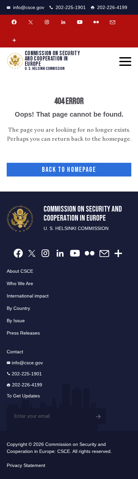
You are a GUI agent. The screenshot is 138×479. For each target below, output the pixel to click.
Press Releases (23, 333)
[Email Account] (112, 22)
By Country (18, 308)
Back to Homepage (69, 169)
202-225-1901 (71, 7)
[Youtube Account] (79, 22)
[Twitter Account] (30, 22)
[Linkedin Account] (63, 22)
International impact (28, 295)
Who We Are (20, 283)
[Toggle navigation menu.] (125, 61)
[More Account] (14, 40)
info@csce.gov (28, 7)
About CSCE (20, 271)
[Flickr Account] (96, 22)
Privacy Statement (26, 465)
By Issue (16, 320)
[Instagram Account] (47, 22)
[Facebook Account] (14, 22)
